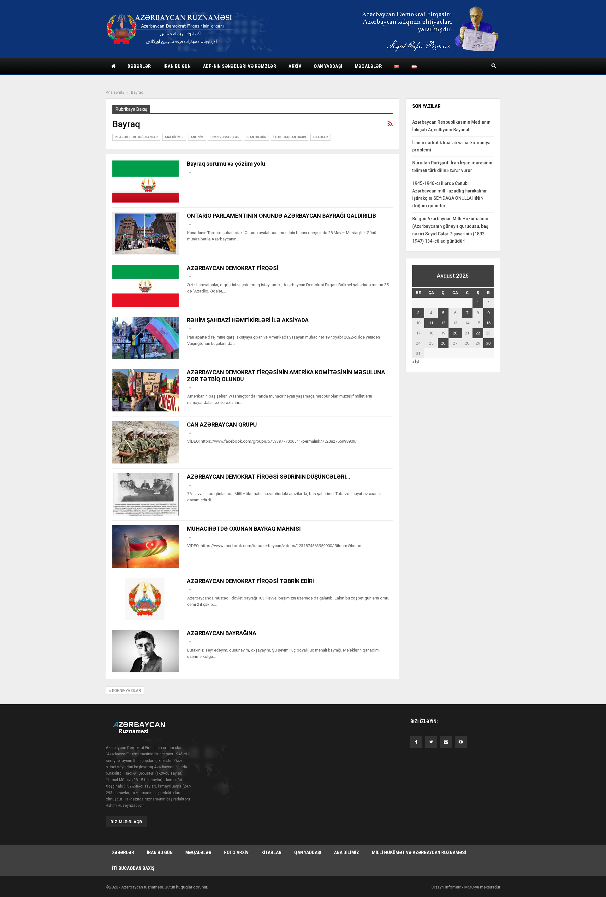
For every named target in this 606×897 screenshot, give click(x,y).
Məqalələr (368, 66)
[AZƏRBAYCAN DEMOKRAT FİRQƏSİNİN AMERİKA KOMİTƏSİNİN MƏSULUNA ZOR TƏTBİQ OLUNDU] (145, 390)
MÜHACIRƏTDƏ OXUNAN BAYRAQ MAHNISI (244, 528)
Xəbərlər (139, 66)
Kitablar (320, 137)
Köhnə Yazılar (126, 690)
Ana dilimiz (174, 137)
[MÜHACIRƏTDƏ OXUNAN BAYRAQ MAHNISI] (145, 546)
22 (478, 333)
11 (431, 323)
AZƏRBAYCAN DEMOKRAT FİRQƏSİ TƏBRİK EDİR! (250, 581)
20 (455, 333)
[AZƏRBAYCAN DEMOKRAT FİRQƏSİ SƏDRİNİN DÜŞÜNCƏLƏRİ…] (145, 494)
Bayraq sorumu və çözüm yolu (226, 163)
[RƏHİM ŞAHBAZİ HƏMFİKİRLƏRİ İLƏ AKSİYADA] (145, 338)
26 (443, 343)
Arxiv (294, 66)
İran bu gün (177, 66)
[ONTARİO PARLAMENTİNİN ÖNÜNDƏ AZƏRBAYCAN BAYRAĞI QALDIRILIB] (145, 233)
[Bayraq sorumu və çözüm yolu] (145, 181)
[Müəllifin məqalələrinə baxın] (190, 172)
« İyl (415, 361)
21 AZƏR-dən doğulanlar (136, 137)
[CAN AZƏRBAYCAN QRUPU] (145, 442)
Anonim (197, 137)
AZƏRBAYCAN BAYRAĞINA (221, 633)
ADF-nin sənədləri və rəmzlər (239, 66)
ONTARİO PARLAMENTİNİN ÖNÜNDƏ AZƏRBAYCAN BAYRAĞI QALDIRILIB (281, 215)
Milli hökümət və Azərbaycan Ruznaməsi (419, 852)
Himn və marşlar (225, 137)
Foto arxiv (236, 852)
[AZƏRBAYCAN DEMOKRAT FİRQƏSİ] (145, 286)
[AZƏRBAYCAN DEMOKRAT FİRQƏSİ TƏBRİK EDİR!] (145, 599)
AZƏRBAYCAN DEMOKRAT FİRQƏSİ (232, 268)
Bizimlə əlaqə (126, 821)
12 (443, 323)
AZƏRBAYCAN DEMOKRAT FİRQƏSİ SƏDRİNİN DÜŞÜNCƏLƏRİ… (268, 476)
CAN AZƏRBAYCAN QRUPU (222, 424)
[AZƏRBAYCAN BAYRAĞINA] (145, 651)
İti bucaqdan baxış (289, 137)
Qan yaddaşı (328, 66)
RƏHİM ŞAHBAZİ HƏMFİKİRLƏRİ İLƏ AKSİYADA (248, 320)
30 (488, 343)
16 (488, 323)
